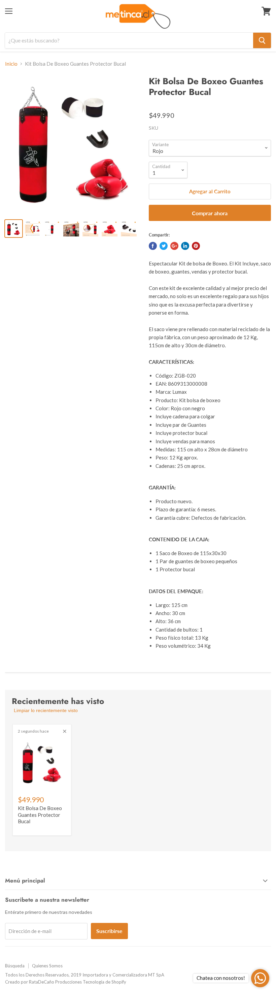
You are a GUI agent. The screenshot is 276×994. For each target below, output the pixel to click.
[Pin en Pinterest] (196, 246)
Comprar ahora (210, 213)
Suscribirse (109, 931)
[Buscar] (262, 40)
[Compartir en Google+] (174, 246)
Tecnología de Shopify (104, 982)
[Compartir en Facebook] (153, 246)
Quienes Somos (47, 965)
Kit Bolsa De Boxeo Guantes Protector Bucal (40, 814)
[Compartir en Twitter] (164, 246)
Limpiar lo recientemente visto (46, 710)
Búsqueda (15, 965)
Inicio (11, 64)
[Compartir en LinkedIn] (185, 246)
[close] (64, 731)
